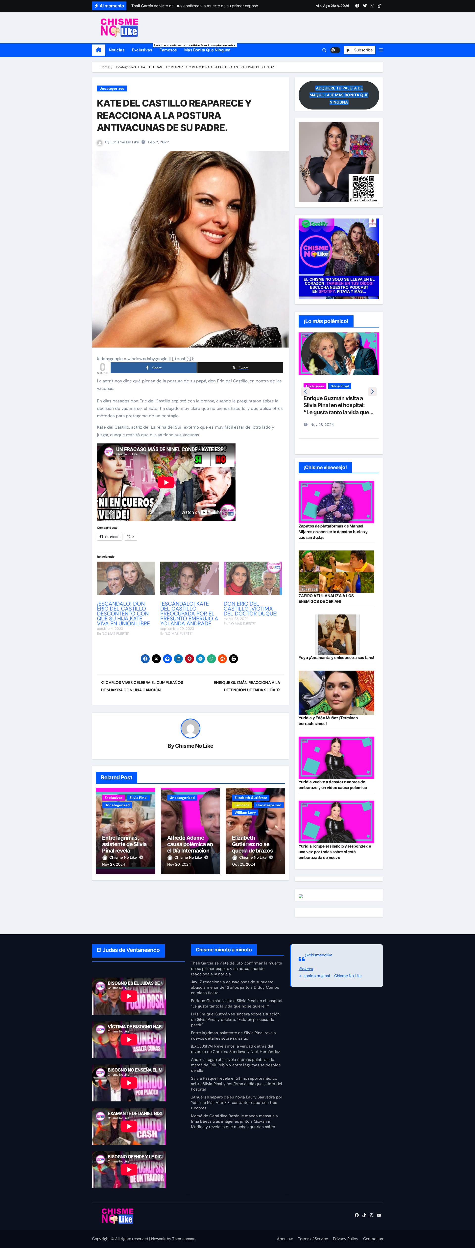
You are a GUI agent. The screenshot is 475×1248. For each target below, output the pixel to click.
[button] (381, 50)
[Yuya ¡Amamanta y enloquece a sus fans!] (336, 634)
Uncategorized (111, 88)
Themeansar (183, 1238)
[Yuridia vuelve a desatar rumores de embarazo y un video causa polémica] (336, 758)
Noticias (116, 49)
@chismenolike (318, 955)
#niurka (306, 968)
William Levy (245, 812)
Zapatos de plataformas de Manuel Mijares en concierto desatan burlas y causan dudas (333, 532)
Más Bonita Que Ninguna (207, 49)
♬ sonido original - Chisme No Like (330, 976)
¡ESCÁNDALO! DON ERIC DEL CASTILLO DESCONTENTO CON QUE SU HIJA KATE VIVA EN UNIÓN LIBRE (123, 613)
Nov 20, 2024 (179, 864)
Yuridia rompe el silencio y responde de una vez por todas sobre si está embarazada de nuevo (335, 852)
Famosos (168, 49)
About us (285, 1238)
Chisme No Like (125, 142)
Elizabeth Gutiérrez (251, 797)
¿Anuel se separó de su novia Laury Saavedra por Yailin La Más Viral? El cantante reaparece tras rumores (236, 1103)
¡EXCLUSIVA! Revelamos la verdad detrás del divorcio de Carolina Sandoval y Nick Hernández (235, 1049)
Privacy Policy (345, 1238)
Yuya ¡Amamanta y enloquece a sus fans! (336, 657)
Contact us (373, 1238)
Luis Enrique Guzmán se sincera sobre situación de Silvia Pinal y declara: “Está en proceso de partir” (235, 1019)
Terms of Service (313, 1238)
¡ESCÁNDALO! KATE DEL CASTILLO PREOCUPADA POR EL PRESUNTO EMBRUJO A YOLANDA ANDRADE (189, 613)
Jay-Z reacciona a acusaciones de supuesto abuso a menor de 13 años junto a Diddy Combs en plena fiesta (235, 987)
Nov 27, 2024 (113, 864)
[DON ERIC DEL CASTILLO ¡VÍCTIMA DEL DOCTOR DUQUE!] (253, 578)
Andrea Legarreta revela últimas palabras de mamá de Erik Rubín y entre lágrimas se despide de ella (236, 1065)
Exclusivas (144, 48)
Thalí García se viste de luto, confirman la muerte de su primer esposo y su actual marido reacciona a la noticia (236, 969)
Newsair (158, 1238)
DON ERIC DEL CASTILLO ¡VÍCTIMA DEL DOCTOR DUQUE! (251, 608)
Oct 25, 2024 (243, 864)
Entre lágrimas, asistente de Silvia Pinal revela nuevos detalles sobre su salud (124, 850)
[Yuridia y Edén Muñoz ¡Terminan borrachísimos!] (336, 693)
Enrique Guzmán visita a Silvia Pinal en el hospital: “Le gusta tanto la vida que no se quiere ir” (237, 1003)
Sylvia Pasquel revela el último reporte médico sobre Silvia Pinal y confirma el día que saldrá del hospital (236, 1084)
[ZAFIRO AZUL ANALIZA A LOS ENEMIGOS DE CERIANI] (336, 571)
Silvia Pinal (138, 797)
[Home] (98, 50)
